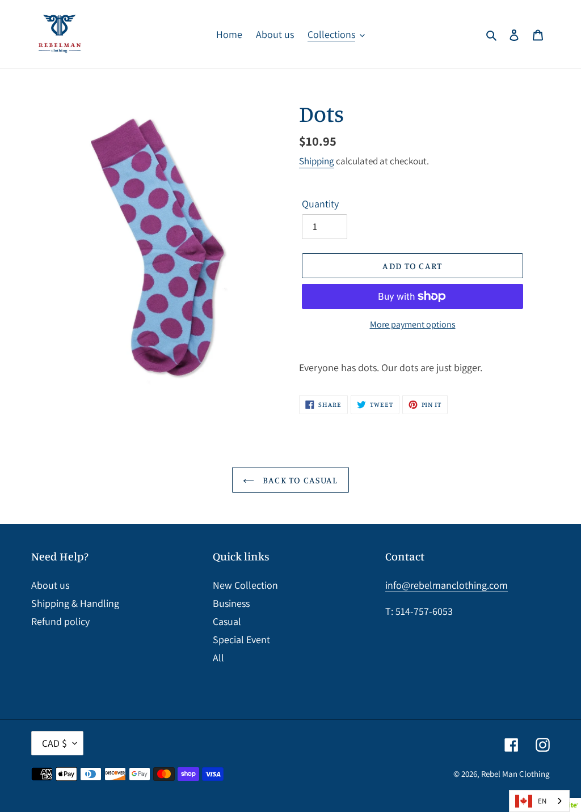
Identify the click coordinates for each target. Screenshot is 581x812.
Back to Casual (299, 480)
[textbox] (424, 367)
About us (50, 585)
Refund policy (60, 621)
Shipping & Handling (75, 603)
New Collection (245, 585)
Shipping (316, 161)
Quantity (320, 203)
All (218, 657)
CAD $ (54, 743)
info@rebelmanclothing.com (446, 585)
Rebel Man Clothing (515, 773)
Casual (227, 621)
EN (542, 801)
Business (231, 603)
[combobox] (539, 801)
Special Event (241, 639)
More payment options (413, 324)
